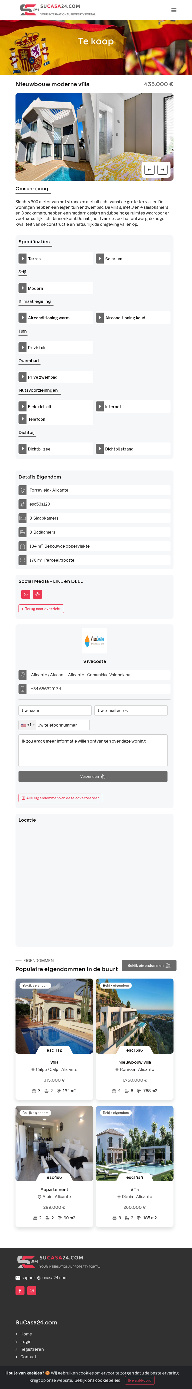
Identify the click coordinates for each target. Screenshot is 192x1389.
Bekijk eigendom (35, 985)
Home (26, 1334)
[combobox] (27, 725)
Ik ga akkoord (140, 1380)
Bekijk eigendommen (146, 965)
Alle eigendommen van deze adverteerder (62, 798)
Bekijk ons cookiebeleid (97, 1380)
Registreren (32, 1349)
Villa (54, 1062)
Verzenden (89, 776)
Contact (28, 1356)
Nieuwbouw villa (134, 1062)
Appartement (54, 1189)
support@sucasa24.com (44, 1277)
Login (26, 1341)
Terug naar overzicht (42, 609)
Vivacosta (94, 661)
